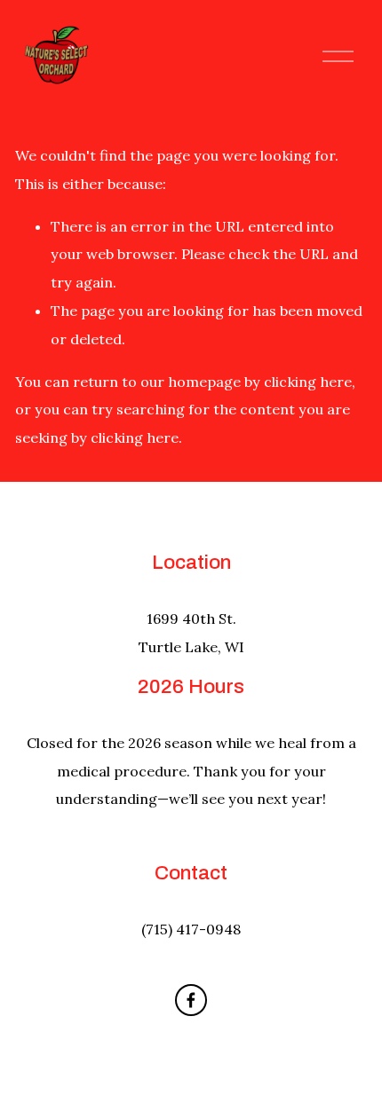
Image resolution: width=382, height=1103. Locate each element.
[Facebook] (191, 1000)
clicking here (308, 381)
